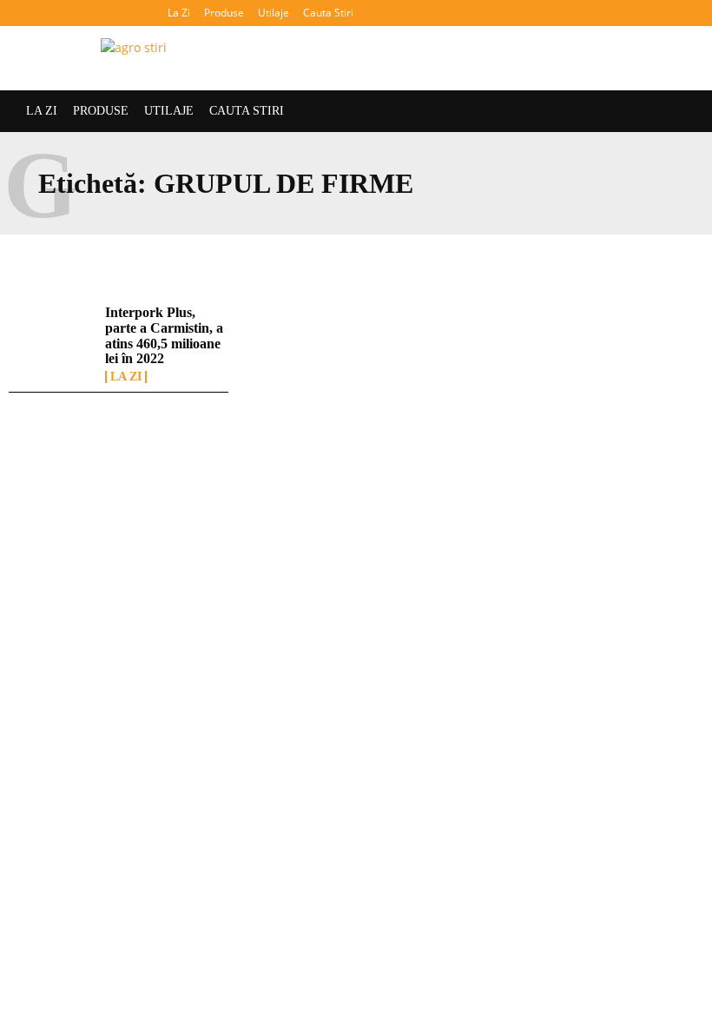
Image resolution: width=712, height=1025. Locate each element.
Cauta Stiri (328, 12)
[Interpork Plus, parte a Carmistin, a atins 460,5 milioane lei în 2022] (52, 340)
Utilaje (273, 12)
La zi (126, 377)
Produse (224, 12)
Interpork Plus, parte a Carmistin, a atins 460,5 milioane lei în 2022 (164, 335)
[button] (682, 12)
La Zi (179, 12)
